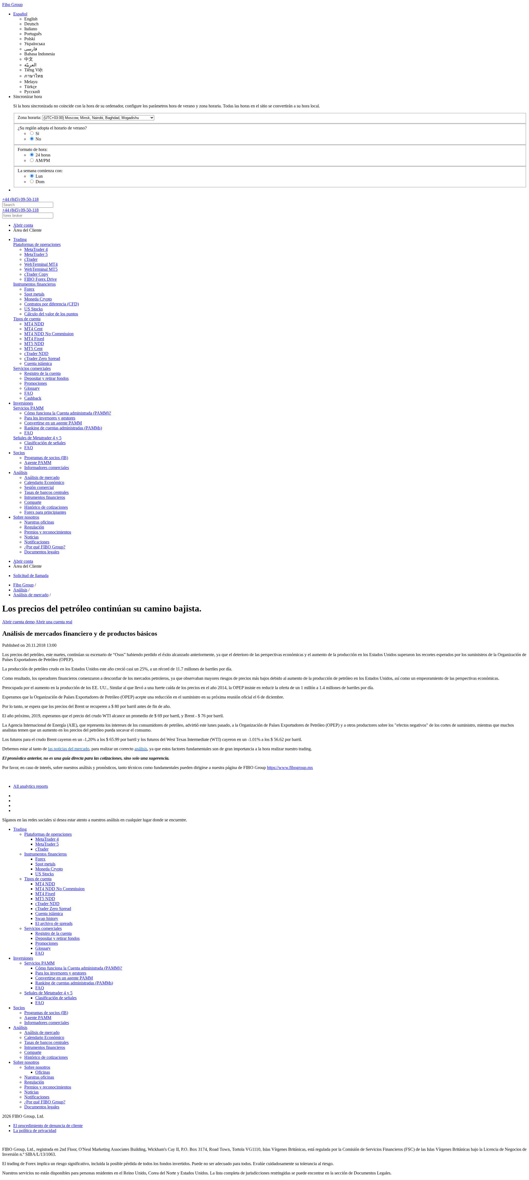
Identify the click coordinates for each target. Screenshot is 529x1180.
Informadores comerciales (46, 467)
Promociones (35, 383)
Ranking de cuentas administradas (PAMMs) (63, 428)
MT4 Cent (33, 328)
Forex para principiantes (45, 512)
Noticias (31, 537)
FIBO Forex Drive (40, 279)
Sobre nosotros (26, 517)
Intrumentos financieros (44, 497)
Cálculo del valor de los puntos (51, 314)
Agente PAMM (37, 462)
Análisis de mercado (42, 477)
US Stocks (33, 309)
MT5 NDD (34, 343)
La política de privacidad (34, 1130)
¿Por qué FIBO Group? (44, 547)
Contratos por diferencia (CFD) (51, 304)
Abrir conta (23, 225)
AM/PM (42, 160)
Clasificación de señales (45, 442)
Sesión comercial (39, 487)
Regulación (34, 527)
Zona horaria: (29, 117)
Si (37, 133)
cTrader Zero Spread (42, 358)
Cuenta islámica (38, 363)
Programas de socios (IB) (46, 457)
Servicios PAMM (28, 408)
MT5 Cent (33, 348)
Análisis (20, 472)
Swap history (46, 918)
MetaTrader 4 (36, 249)
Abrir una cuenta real (54, 621)
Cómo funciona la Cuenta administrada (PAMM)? (67, 413)
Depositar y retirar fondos (46, 378)
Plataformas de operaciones (37, 244)
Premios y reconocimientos (47, 532)
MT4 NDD (34, 323)
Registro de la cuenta (42, 373)
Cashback (32, 398)
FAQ (28, 393)
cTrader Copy (36, 274)
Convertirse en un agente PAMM (53, 423)
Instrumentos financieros (34, 284)
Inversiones (23, 403)
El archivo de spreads (53, 923)
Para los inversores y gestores (49, 418)
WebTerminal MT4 (41, 264)
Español (20, 14)
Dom (40, 181)
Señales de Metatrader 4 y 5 (37, 437)
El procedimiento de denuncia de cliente (48, 1125)
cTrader (30, 259)
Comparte (32, 502)
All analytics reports (30, 786)
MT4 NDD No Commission (49, 333)
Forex (29, 289)
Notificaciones (36, 542)
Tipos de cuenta (27, 318)
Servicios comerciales (32, 368)
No (38, 139)
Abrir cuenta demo (18, 621)
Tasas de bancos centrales (46, 492)
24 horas (43, 155)
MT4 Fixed (34, 338)
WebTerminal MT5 (41, 269)
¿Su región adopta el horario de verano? (52, 128)
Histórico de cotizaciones (46, 507)
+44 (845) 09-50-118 (20, 199)
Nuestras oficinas (39, 522)
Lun (39, 176)
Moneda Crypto (38, 299)
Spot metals (34, 294)
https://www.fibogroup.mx (290, 767)
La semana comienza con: (40, 170)
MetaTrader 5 (36, 254)
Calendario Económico (44, 482)
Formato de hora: (32, 149)
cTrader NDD (36, 353)
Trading (20, 239)
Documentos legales (41, 552)
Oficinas (42, 1072)
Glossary (32, 388)
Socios (19, 452)
